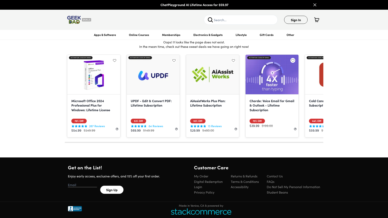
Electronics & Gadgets (208, 35)
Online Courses (139, 35)
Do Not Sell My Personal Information (293, 186)
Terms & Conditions (245, 181)
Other (290, 35)
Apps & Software (105, 35)
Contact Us (275, 176)
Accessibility (240, 186)
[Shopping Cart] (316, 20)
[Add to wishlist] (114, 60)
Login (198, 186)
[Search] (210, 20)
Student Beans (277, 192)
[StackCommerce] (201, 211)
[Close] (315, 5)
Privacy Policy (204, 192)
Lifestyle (241, 35)
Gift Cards (267, 35)
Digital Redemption (208, 181)
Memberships (171, 35)
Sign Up (112, 190)
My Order (201, 176)
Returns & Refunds (244, 176)
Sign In (296, 20)
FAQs (270, 181)
